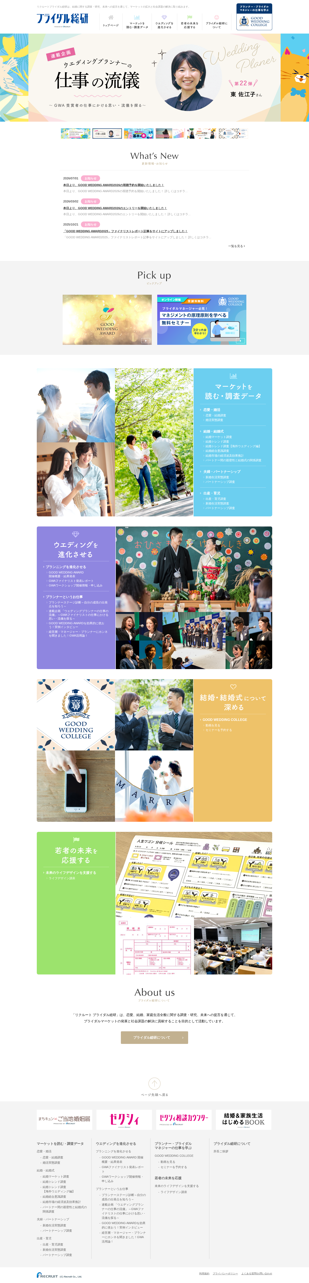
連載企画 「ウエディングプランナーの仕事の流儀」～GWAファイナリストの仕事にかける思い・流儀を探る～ (78, 614)
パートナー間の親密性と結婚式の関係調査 (233, 460)
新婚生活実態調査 (217, 477)
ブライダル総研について (151, 1037)
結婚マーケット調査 (219, 437)
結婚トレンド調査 (217, 441)
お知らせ (90, 178)
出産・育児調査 (216, 498)
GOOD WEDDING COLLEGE (225, 720)
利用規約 (204, 1273)
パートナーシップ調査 (220, 481)
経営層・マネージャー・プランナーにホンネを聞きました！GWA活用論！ (124, 1237)
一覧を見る (235, 246)
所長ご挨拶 (221, 1151)
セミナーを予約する (219, 730)
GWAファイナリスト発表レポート (71, 580)
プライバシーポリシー (225, 1273)
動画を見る (213, 725)
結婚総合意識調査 (217, 450)
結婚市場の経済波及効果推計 (225, 455)
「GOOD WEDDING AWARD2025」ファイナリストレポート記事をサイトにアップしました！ (125, 231)
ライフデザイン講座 (62, 878)
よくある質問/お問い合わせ (256, 1273)
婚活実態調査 (214, 420)
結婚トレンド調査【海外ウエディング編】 (233, 446)
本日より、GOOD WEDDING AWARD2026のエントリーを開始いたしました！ (115, 208)
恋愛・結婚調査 (216, 415)
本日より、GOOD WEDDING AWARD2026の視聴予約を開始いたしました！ (113, 185)
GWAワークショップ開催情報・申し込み (76, 585)
